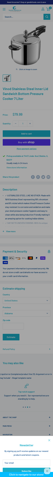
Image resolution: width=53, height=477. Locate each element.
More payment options (26, 148)
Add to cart (26, 133)
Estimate (11, 337)
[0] (48, 9)
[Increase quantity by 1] (30, 123)
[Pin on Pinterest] (38, 177)
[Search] (46, 17)
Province (7, 307)
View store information (17, 167)
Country (6, 294)
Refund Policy (9, 349)
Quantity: (7, 123)
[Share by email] (48, 177)
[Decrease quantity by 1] (15, 123)
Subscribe (26, 471)
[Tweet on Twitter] (43, 177)
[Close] (49, 440)
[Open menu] (4, 9)
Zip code (6, 320)
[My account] (43, 9)
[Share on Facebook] (33, 177)
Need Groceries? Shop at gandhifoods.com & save (26, 2)
